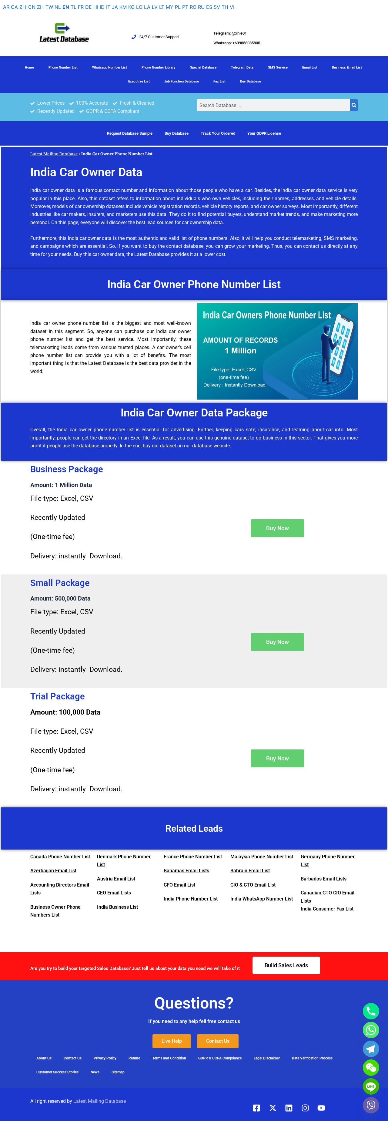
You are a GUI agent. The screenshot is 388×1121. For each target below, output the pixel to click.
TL (73, 7)
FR (81, 7)
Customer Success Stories (57, 1072)
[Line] (371, 1086)
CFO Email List (179, 885)
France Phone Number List (193, 857)
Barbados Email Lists (323, 879)
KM (123, 7)
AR (6, 7)
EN (65, 7)
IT (108, 7)
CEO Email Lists (114, 893)
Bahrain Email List (250, 871)
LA (147, 7)
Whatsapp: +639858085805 (236, 43)
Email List (309, 67)
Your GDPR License (264, 133)
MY (169, 7)
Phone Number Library (159, 67)
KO (131, 7)
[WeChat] (371, 1067)
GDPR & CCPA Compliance (220, 1058)
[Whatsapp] (371, 1030)
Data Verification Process (312, 1058)
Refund (134, 1058)
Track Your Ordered (218, 133)
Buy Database (250, 81)
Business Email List (347, 67)
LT (161, 7)
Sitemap (118, 1072)
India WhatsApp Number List (261, 899)
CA (14, 7)
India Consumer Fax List (327, 909)
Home (29, 67)
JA (115, 7)
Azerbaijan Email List (53, 871)
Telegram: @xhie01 (230, 33)
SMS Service (278, 67)
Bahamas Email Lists (186, 871)
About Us (44, 1058)
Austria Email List (116, 879)
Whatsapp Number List (109, 67)
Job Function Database (181, 81)
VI (232, 7)
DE (88, 7)
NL (58, 7)
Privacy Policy (105, 1058)
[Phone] (371, 1011)
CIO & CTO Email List (253, 885)
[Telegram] (371, 1049)
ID (102, 7)
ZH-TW (45, 7)
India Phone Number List (191, 899)
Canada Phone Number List (60, 857)
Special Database (203, 67)
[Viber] (371, 1105)
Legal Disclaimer (267, 1058)
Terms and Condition (169, 1058)
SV (217, 7)
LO (139, 7)
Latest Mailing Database (54, 154)
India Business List (117, 907)
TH (225, 7)
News (95, 1072)
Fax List (219, 81)
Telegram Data (242, 67)
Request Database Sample (129, 133)
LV (155, 7)
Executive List (139, 81)
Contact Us (73, 1058)
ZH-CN (27, 7)
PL (178, 7)
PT (185, 7)
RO (193, 7)
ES (209, 7)
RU (201, 7)
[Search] (354, 105)
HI (95, 7)
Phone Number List (63, 67)
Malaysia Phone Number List (261, 857)
